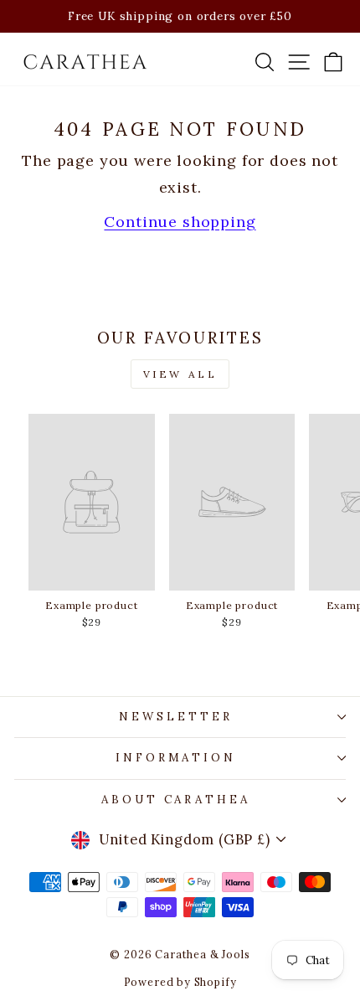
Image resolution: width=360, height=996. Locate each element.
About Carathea (176, 799)
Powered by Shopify (180, 981)
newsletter (176, 717)
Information (176, 758)
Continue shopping (179, 221)
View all (180, 374)
